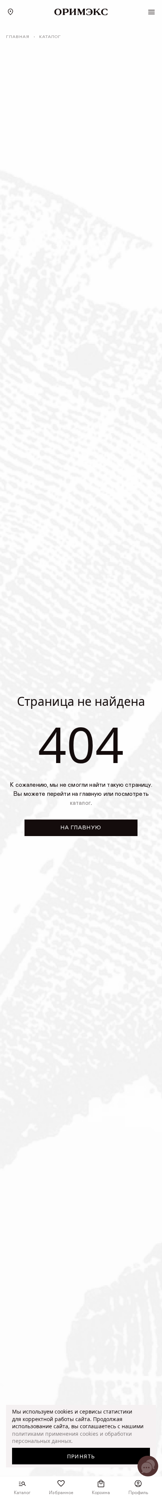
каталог (80, 803)
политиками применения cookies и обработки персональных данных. (72, 1437)
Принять (81, 1456)
